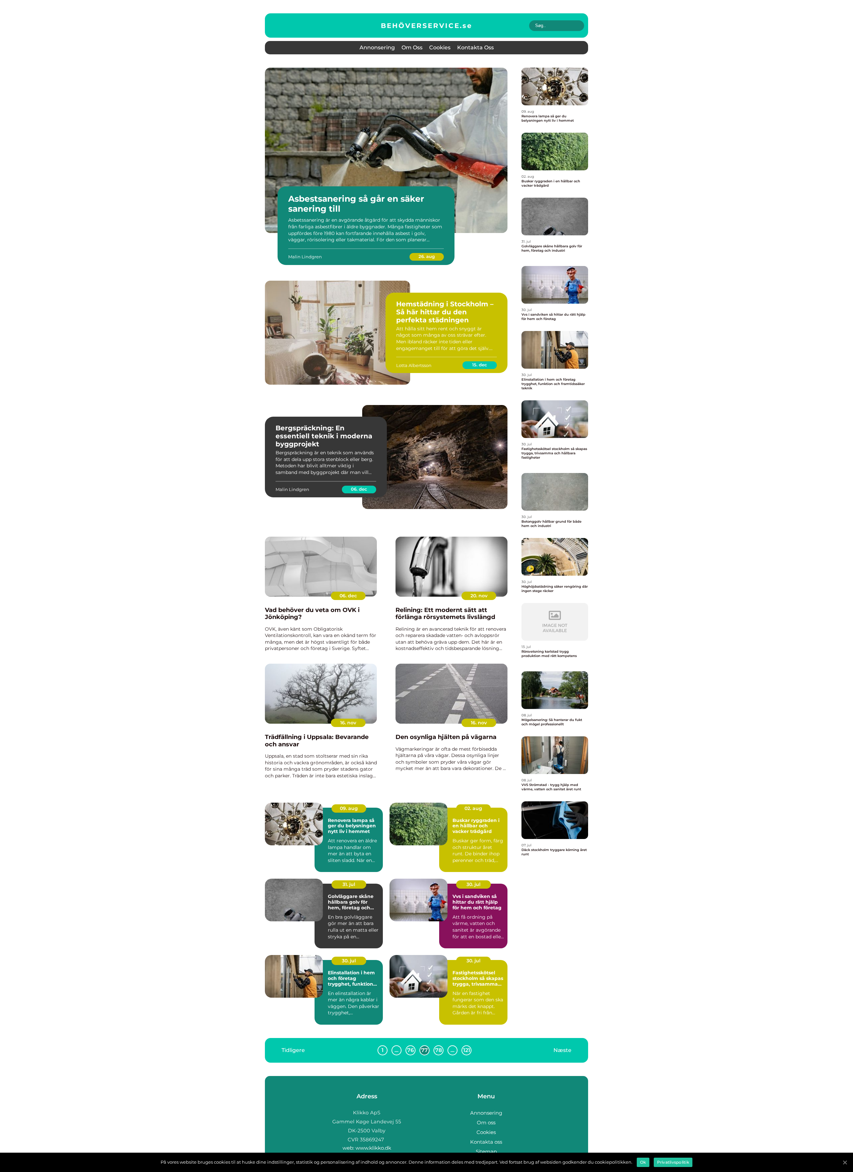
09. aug (349, 808)
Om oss (412, 47)
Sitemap (486, 1151)
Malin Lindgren (305, 256)
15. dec (479, 364)
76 (410, 1050)
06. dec (359, 489)
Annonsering (377, 47)
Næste (562, 1050)
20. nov (478, 596)
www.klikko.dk (373, 1148)
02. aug (473, 808)
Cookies (439, 47)
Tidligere (293, 1050)
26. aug (427, 256)
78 (438, 1050)
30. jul (473, 884)
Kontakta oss (475, 47)
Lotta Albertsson (413, 365)
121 (466, 1050)
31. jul (349, 884)
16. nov (348, 723)
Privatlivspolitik (673, 1162)
